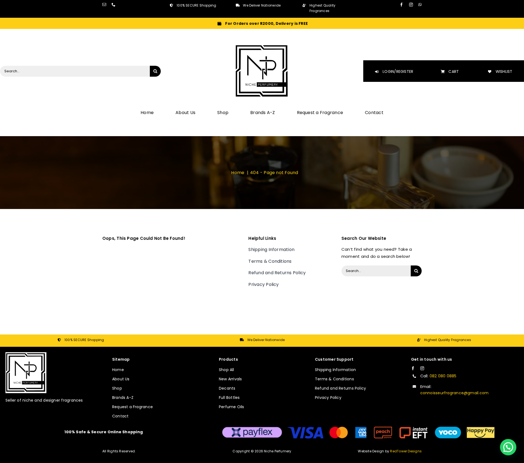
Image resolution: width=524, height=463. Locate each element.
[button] (508, 447)
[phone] (113, 5)
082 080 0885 (443, 376)
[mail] (104, 5)
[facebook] (401, 5)
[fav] (262, 46)
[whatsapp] (420, 5)
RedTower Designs (406, 451)
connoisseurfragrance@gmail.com (454, 393)
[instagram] (411, 5)
